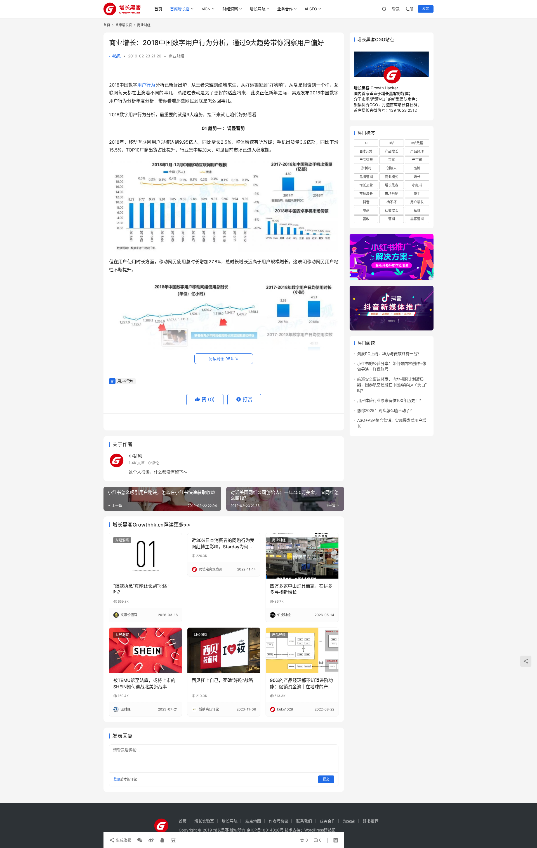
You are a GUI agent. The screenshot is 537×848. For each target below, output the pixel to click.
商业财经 (176, 55)
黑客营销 (417, 219)
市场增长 (366, 194)
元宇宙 (417, 160)
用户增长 (417, 202)
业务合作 (285, 8)
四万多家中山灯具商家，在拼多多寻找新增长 (301, 589)
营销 (391, 219)
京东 (391, 160)
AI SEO (311, 8)
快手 (417, 194)
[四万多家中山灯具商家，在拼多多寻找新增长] (302, 555)
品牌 (417, 168)
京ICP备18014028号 (265, 830)
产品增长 (391, 152)
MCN (206, 8)
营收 (366, 219)
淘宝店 (349, 821)
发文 (425, 8)
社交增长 (391, 211)
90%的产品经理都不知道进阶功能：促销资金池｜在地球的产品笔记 (301, 683)
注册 (409, 8)
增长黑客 (391, 185)
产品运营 (366, 160)
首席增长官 (180, 8)
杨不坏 (392, 202)
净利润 (366, 168)
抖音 (366, 202)
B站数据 (417, 143)
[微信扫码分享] (140, 840)
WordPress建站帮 (320, 830)
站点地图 (253, 821)
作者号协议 (278, 821)
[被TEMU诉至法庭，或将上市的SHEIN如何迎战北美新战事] (145, 650)
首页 (158, 8)
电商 (366, 211)
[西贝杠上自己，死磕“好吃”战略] (223, 650)
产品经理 (279, 635)
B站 (391, 143)
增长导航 (257, 8)
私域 (417, 211)
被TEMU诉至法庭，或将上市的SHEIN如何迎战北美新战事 (144, 683)
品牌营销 (366, 177)
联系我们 (304, 821)
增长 (417, 177)
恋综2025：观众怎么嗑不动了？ (385, 410)
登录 (396, 8)
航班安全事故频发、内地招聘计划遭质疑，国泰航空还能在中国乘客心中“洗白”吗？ (392, 385)
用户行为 (146, 85)
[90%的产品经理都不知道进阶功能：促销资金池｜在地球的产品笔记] (302, 650)
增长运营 (366, 185)
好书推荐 (370, 821)
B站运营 (366, 152)
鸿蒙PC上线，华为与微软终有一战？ (389, 353)
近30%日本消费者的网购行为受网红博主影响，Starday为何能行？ (223, 543)
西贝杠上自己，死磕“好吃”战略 (222, 680)
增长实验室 (204, 821)
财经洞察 (230, 8)
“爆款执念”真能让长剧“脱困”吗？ (141, 589)
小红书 (417, 185)
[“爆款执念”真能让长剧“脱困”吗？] (145, 555)
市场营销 (391, 194)
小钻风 (115, 55)
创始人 (392, 168)
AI (366, 143)
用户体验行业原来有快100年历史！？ (390, 400)
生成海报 (123, 840)
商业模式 (391, 177)
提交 (326, 779)
